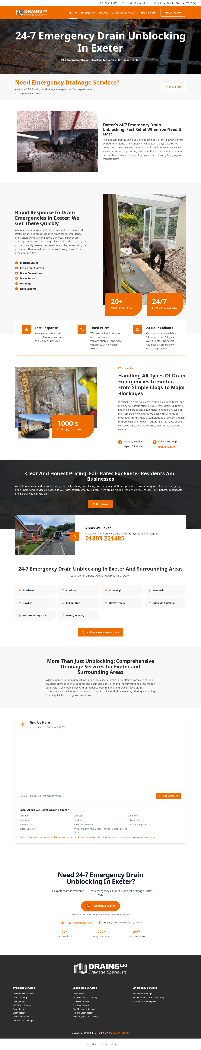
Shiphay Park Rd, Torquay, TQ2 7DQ (176, 3)
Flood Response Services (84, 1009)
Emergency (88, 12)
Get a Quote (173, 12)
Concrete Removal (81, 1001)
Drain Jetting (19, 1001)
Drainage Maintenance (23, 993)
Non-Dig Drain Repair (83, 1012)
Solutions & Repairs (124, 12)
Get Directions (170, 795)
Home (73, 12)
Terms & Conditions (108, 1044)
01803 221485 (110, 3)
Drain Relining (19, 1009)
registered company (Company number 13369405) (68, 837)
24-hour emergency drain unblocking (124, 143)
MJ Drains (145, 837)
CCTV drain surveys (70, 687)
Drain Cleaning (20, 997)
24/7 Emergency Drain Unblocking (148, 997)
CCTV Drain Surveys (22, 1005)
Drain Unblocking (21, 1016)
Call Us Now (100, 504)
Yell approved (33, 837)
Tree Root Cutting (81, 1005)
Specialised (148, 12)
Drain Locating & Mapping (85, 997)
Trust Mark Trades (119, 1032)
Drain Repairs (19, 1012)
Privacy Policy (90, 1044)
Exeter (144, 413)
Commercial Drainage (23, 1020)
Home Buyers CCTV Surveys (85, 1016)
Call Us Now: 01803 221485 (103, 632)
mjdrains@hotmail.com (137, 3)
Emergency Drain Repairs (144, 1001)
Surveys (103, 12)
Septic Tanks (78, 993)
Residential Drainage (142, 993)
